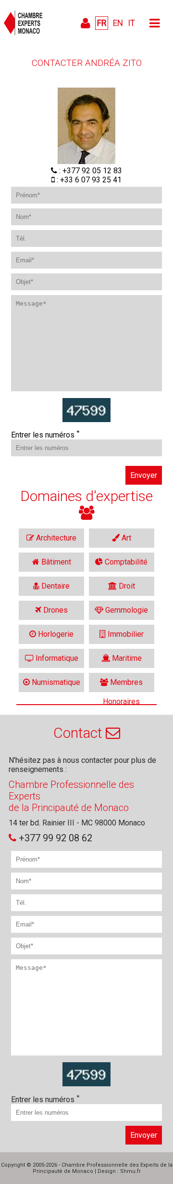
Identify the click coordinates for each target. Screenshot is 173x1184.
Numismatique (55, 682)
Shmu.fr (130, 1171)
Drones (54, 610)
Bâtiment (55, 561)
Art (125, 537)
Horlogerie (55, 634)
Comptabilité (125, 561)
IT (131, 23)
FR (101, 23)
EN (118, 23)
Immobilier (125, 634)
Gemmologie (125, 610)
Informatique (56, 658)
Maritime (126, 658)
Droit (126, 586)
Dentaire (54, 586)
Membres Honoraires (123, 685)
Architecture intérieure (55, 540)
